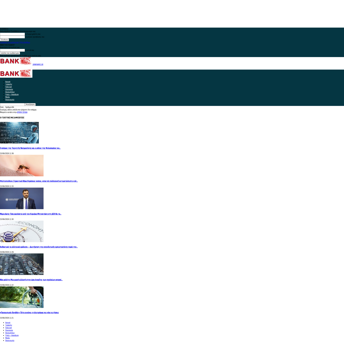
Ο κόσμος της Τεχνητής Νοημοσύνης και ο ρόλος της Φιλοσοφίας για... (30, 148)
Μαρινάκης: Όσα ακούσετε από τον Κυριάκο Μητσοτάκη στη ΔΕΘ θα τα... (30, 213)
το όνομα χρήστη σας (33, 34)
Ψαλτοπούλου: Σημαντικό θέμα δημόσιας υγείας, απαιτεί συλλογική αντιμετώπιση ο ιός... (39, 181)
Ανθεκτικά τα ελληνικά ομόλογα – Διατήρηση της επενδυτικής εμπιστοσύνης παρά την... (39, 246)
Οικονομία (9, 89)
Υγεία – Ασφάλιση (12, 94)
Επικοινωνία (9, 99)
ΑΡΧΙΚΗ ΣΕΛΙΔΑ (22, 112)
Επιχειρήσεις (10, 92)
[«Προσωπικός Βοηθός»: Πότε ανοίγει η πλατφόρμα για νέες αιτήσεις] (22, 307)
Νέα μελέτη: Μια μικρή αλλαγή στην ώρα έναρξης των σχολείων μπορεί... (31, 279)
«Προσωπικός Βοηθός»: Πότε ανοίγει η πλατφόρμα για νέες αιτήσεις (29, 312)
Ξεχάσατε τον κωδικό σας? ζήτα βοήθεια (15, 42)
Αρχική (7, 81)
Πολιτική (8, 87)
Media (7, 97)
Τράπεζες (8, 84)
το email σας (29, 50)
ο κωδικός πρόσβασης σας (34, 37)
